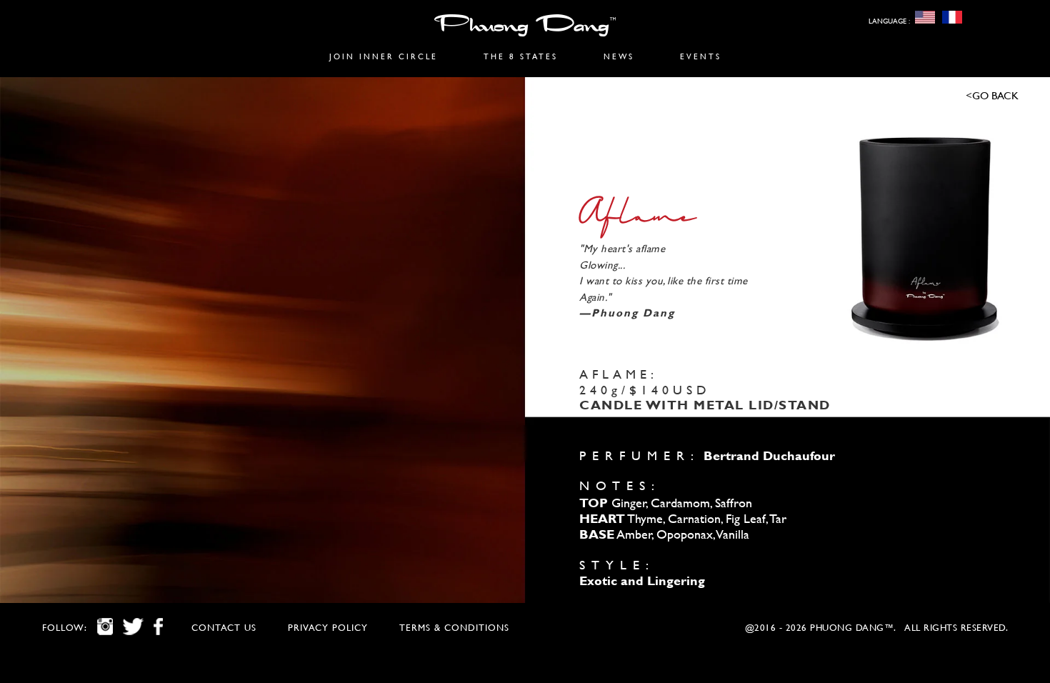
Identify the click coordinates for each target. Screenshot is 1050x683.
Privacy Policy (328, 627)
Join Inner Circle (383, 56)
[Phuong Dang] (525, 28)
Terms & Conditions (454, 627)
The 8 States (521, 56)
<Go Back (992, 95)
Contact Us (223, 627)
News (619, 56)
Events (700, 56)
